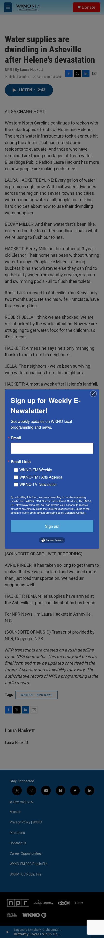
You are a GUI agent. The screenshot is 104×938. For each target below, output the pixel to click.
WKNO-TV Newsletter (38, 484)
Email (16, 438)
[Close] (95, 393)
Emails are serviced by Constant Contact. (61, 512)
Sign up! (52, 526)
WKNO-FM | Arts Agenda (40, 477)
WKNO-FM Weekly (35, 469)
